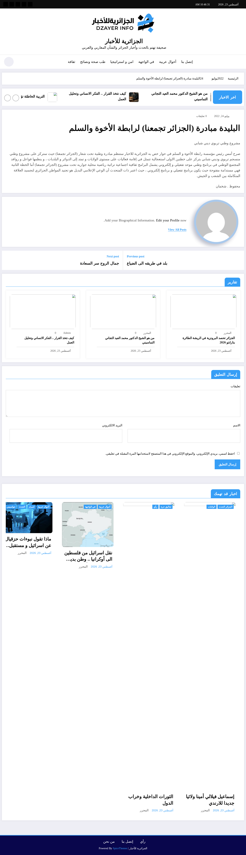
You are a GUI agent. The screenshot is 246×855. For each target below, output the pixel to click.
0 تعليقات (201, 116)
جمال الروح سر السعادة (99, 263)
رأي (99, 506)
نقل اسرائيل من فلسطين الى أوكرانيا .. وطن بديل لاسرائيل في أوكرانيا (32, 556)
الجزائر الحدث (169, 506)
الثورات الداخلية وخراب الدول (94, 800)
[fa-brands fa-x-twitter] (24, 4)
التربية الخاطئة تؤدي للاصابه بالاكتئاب (27, 96)
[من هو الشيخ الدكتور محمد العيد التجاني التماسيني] (123, 311)
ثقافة (71, 62)
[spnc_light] (9, 62)
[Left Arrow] (16, 98)
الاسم (236, 425)
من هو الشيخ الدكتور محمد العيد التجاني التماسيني (188, 96)
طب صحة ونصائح (92, 62)
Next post (113, 256)
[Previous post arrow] (238, 260)
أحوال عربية (167, 62)
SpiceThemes (120, 848)
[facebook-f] (30, 4)
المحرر (227, 332)
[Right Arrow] (7, 98)
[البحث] (21, 62)
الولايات (155, 506)
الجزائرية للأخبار (124, 41)
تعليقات (235, 386)
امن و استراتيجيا (121, 62)
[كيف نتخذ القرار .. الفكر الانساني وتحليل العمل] (43, 311)
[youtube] (5, 4)
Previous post (135, 256)
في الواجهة (146, 62)
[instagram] (11, 4)
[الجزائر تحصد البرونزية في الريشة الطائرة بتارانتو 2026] (203, 311)
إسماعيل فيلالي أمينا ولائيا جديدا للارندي (154, 800)
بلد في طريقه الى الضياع (147, 263)
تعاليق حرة (110, 506)
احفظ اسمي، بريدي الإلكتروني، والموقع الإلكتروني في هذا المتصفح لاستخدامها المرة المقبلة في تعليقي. (170, 453)
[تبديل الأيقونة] (239, 62)
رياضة (234, 506)
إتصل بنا (187, 62)
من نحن (109, 841)
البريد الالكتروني (112, 425)
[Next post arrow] (7, 260)
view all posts (177, 229)
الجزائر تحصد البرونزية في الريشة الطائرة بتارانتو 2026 (209, 340)
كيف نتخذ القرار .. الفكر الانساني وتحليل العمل (106, 96)
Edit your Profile (168, 220)
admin (67, 332)
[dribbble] (18, 4)
